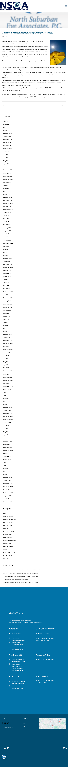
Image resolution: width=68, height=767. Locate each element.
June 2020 (6, 282)
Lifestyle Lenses (7, 537)
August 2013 (7, 459)
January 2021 (7, 261)
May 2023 (6, 218)
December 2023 (7, 200)
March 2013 (6, 474)
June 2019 (6, 295)
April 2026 (6, 127)
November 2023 (8, 203)
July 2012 (6, 499)
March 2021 (6, 255)
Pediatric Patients (8, 546)
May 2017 (6, 325)
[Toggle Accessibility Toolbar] (4, 757)
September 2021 (8, 243)
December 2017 (7, 304)
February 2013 (7, 477)
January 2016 (7, 374)
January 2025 (7, 173)
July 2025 (6, 154)
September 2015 (8, 386)
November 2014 (8, 416)
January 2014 (7, 444)
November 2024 (8, 179)
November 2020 (8, 267)
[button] (8, 727)
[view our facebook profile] (2, 723)
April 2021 (6, 252)
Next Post (62, 106)
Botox (5, 513)
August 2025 (7, 151)
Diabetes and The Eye (9, 519)
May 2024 (6, 188)
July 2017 (6, 319)
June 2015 (6, 395)
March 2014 (6, 438)
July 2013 (6, 462)
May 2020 (6, 285)
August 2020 (7, 276)
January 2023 (7, 228)
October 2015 (7, 383)
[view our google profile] (5, 723)
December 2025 (7, 139)
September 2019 (8, 292)
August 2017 (7, 316)
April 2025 (6, 164)
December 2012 (7, 483)
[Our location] (66, 747)
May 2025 (6, 161)
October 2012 (7, 489)
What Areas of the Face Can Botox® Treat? (15, 579)
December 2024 (7, 176)
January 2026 (7, 136)
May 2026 (6, 124)
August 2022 (7, 231)
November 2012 (8, 486)
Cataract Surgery (8, 516)
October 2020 (7, 270)
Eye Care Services (8, 522)
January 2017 (7, 337)
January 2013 (7, 480)
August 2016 (7, 352)
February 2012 (7, 502)
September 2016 (8, 349)
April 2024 (6, 191)
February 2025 (7, 170)
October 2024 (7, 182)
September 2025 (8, 148)
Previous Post (6, 106)
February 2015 (7, 407)
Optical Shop (7, 543)
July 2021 (6, 246)
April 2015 (6, 401)
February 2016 (7, 371)
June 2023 (6, 215)
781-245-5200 (16, 642)
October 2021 (7, 240)
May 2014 (6, 432)
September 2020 (8, 273)
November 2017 (8, 307)
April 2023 (6, 221)
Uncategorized (7, 556)
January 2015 (7, 410)
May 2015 (6, 398)
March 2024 (6, 194)
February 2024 (7, 197)
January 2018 (7, 301)
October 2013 (7, 453)
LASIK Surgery (7, 534)
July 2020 (6, 279)
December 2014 (7, 413)
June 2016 (6, 359)
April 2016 (6, 365)
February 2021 (7, 258)
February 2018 (7, 298)
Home (23, 723)
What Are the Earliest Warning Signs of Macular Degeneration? (21, 576)
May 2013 (6, 468)
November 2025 (8, 142)
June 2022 (6, 237)
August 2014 (7, 422)
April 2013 (6, 471)
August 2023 (7, 212)
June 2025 (6, 158)
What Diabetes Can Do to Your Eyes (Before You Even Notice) (20, 582)
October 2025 (7, 145)
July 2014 (6, 425)
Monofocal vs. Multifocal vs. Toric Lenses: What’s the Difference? (21, 570)
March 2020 (6, 288)
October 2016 (7, 346)
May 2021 (6, 249)
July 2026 (6, 121)
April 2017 (6, 328)
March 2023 (6, 224)
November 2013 (8, 450)
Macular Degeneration (9, 540)
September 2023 (8, 209)
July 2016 (6, 355)
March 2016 (6, 368)
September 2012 (8, 493)
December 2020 (7, 264)
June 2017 (6, 322)
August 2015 (7, 389)
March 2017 (6, 331)
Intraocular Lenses (8, 531)
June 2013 (6, 465)
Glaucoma (6, 528)
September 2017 (8, 313)
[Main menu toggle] (65, 6)
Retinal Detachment (9, 552)
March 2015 (6, 404)
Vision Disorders (8, 559)
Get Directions (8, 727)
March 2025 (6, 167)
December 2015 (7, 377)
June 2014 (6, 429)
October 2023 (7, 206)
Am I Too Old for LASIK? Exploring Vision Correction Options (20, 573)
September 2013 (8, 456)
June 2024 (6, 185)
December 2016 (7, 340)
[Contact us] (64, 747)
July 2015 (6, 392)
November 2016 (8, 343)
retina (5, 549)
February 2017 (7, 334)
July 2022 (6, 234)
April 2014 (6, 435)
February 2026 (7, 133)
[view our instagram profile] (8, 723)
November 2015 (8, 380)
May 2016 (6, 362)
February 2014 (7, 441)
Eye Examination (8, 525)
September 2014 (8, 419)
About (23, 726)
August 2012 (7, 496)
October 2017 (7, 310)
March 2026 (6, 130)
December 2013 (7, 447)
